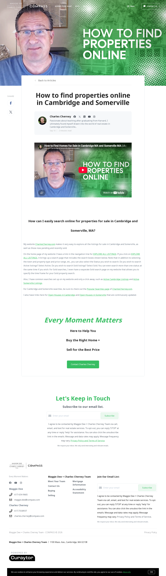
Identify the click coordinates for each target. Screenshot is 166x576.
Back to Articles (47, 80)
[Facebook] (10, 482)
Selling (51, 495)
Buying (51, 490)
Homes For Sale (63, 6)
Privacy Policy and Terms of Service (88, 440)
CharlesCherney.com (45, 244)
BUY (77, 6)
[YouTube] (15, 482)
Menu (132, 6)
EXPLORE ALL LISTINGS (104, 254)
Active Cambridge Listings (116, 279)
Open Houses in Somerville (93, 295)
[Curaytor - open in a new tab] (22, 560)
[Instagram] (21, 482)
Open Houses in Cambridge (61, 295)
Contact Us (54, 486)
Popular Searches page (98, 289)
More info (127, 572)
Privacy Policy (150, 532)
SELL (85, 6)
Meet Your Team (56, 481)
